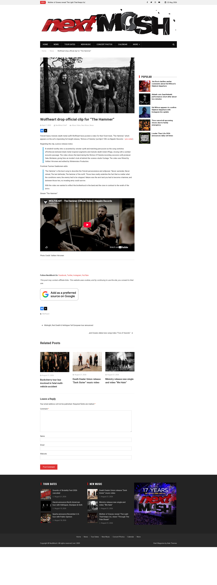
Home (45, 44)
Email (42, 445)
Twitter (69, 275)
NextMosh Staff (61, 125)
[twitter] (151, 2)
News (56, 44)
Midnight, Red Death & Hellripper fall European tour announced (68, 325)
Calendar (122, 44)
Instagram (77, 275)
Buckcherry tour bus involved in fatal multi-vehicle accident (51, 383)
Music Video (76, 125)
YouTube (85, 275)
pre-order (129, 139)
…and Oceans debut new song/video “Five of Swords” (109, 333)
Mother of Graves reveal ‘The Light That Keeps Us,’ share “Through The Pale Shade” (114, 517)
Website (43, 454)
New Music (86, 44)
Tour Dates (69, 44)
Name (42, 436)
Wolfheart (45, 314)
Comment (44, 409)
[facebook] (147, 2)
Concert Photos (104, 44)
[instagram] (155, 2)
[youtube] (159, 2)
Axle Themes (172, 543)
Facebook (62, 275)
